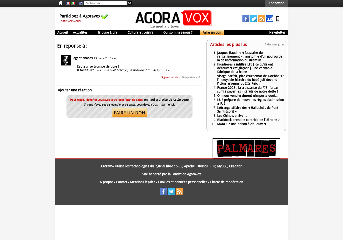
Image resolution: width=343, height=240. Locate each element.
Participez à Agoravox (80, 16)
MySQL (222, 166)
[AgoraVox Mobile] (277, 21)
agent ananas (83, 58)
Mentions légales (142, 182)
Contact (121, 182)
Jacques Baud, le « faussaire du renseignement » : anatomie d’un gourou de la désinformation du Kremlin (249, 56)
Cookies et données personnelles (182, 182)
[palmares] (246, 157)
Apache (189, 166)
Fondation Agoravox (186, 174)
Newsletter (277, 32)
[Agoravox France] (68, 3)
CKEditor (235, 166)
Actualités (80, 32)
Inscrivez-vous (70, 21)
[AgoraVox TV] (269, 21)
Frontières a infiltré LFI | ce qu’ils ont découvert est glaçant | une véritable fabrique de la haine (245, 68)
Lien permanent (191, 77)
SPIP (179, 166)
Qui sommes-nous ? (177, 32)
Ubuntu (202, 166)
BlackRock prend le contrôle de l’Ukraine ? (248, 120)
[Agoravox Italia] (73, 3)
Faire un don (212, 32)
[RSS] (261, 21)
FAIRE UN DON (129, 113)
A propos (106, 182)
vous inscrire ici (162, 104)
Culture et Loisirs (140, 32)
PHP (212, 166)
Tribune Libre (108, 32)
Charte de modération (226, 182)
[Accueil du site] (174, 28)
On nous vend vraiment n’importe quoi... (247, 95)
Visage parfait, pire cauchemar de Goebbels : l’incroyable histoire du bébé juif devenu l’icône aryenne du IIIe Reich (250, 79)
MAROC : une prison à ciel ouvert (241, 124)
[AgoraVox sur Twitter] (253, 21)
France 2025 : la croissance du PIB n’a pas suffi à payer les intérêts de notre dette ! (247, 89)
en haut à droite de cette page (166, 99)
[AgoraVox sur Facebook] (245, 21)
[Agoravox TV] (79, 3)
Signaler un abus (170, 77)
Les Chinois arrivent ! (232, 115)
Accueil (62, 32)
